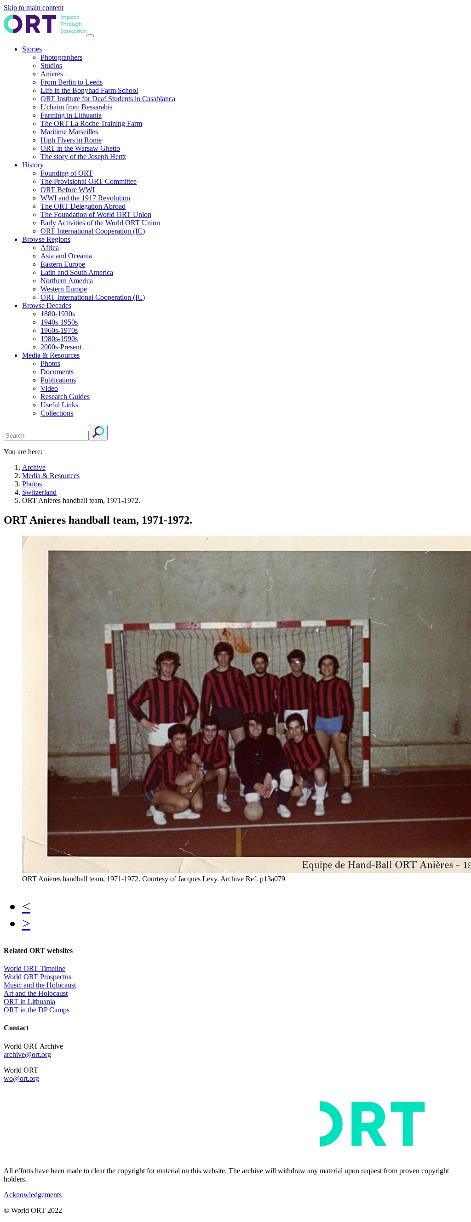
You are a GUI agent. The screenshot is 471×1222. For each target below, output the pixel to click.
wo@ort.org (21, 1078)
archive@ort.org (27, 1054)
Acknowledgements (33, 1195)
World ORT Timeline (34, 968)
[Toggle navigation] (90, 35)
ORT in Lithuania (29, 1001)
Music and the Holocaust (40, 985)
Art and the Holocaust (36, 993)
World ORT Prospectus (37, 977)
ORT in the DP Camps (36, 1010)
